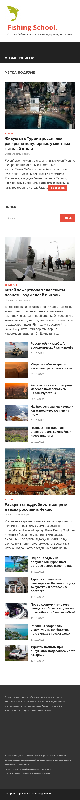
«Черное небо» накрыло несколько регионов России (52, 366)
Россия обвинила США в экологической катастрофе (52, 345)
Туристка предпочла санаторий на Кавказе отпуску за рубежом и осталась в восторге (53, 584)
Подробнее (58, 188)
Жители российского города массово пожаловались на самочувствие (52, 389)
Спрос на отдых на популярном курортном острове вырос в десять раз (51, 561)
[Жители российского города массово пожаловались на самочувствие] (16, 398)
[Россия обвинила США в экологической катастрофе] (16, 356)
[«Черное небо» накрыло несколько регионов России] (16, 377)
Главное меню (21, 58)
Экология (11, 285)
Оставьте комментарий (17, 153)
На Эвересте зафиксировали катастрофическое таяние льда (52, 410)
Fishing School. (32, 27)
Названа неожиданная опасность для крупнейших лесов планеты (51, 431)
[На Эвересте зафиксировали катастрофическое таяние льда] (16, 419)
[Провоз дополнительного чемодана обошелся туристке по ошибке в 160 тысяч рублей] (16, 617)
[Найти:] (40, 218)
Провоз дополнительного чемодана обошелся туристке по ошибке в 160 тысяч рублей (53, 608)
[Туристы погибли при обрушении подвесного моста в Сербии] (16, 660)
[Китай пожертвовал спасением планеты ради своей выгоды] (40, 281)
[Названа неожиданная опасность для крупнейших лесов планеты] (16, 441)
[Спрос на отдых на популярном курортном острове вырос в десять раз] (16, 571)
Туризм (9, 133)
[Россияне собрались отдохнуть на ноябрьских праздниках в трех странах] (16, 639)
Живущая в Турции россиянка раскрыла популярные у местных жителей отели (37, 143)
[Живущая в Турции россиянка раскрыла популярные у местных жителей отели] (40, 107)
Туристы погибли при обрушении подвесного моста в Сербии (53, 651)
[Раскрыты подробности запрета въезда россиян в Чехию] (40, 496)
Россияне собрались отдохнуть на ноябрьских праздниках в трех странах (50, 629)
